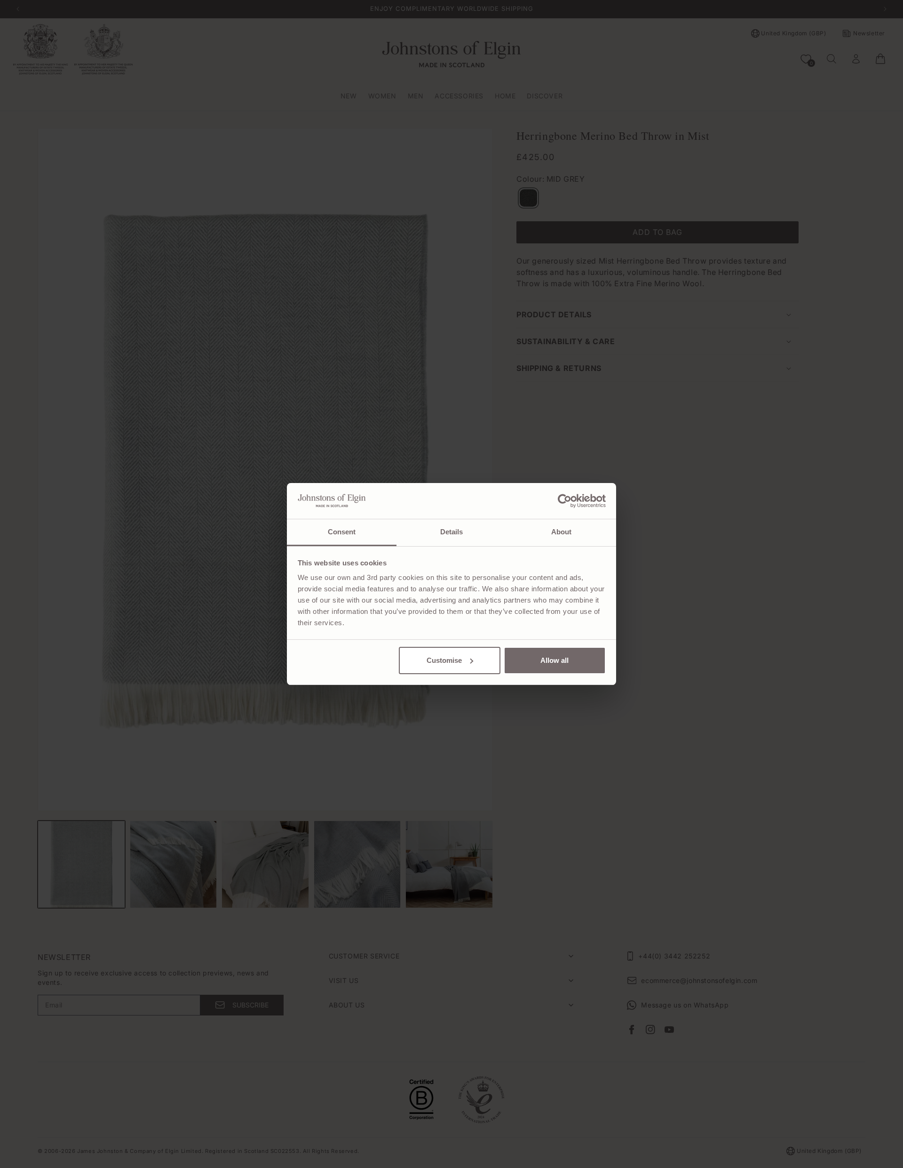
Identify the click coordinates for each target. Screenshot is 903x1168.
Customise (444, 660)
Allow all (554, 660)
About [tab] (561, 532)
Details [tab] (451, 532)
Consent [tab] (342, 532)
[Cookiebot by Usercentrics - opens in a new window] (564, 501)
